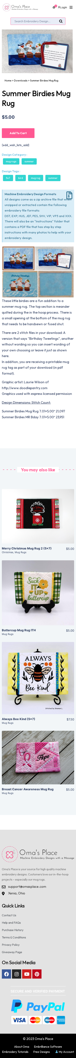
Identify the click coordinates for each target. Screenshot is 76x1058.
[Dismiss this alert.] (69, 195)
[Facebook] (6, 974)
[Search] (61, 21)
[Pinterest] (37, 974)
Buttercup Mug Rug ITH (19, 630)
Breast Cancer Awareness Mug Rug (27, 789)
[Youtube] (26, 974)
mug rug (35, 178)
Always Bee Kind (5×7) (18, 719)
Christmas (7, 552)
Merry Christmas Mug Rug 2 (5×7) (27, 548)
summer (53, 178)
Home (8, 80)
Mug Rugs (11, 161)
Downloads (20, 80)
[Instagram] (16, 974)
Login (63, 7)
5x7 (8, 178)
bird (20, 178)
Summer (29, 161)
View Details (38, 519)
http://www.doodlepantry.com (24, 388)
